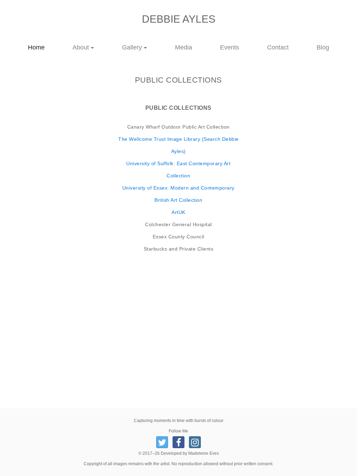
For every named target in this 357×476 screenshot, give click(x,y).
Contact (278, 47)
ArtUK (178, 212)
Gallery (132, 47)
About (81, 47)
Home (43, 47)
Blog (323, 47)
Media (183, 47)
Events (229, 47)
